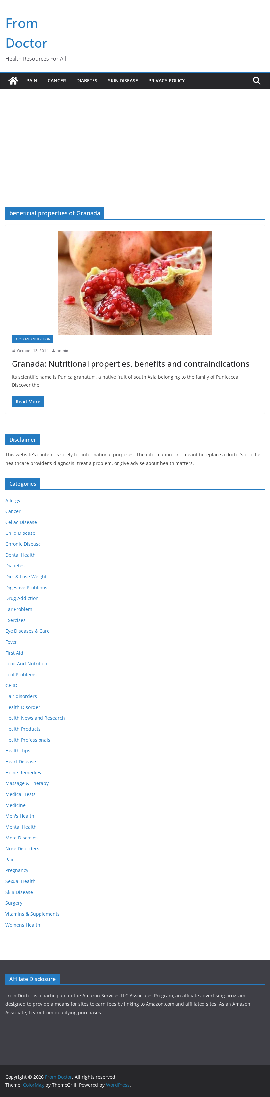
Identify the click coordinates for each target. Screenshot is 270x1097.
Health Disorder (22, 707)
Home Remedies (23, 772)
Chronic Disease (23, 544)
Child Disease (20, 533)
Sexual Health (20, 881)
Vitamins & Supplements (32, 914)
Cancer (57, 80)
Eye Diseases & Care (27, 631)
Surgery (13, 903)
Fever (11, 642)
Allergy (12, 500)
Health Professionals (27, 740)
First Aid (14, 653)
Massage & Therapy (27, 783)
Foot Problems (21, 674)
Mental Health (21, 827)
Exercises (15, 620)
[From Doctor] (13, 81)
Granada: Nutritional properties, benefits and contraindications (131, 363)
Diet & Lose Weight (26, 576)
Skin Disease (123, 80)
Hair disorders (21, 696)
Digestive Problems (26, 587)
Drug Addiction (22, 598)
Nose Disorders (22, 848)
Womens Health (22, 925)
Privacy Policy (166, 80)
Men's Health (19, 816)
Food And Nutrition (32, 339)
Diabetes (86, 80)
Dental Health (20, 555)
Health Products (22, 729)
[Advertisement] (135, 138)
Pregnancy (16, 870)
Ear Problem (18, 609)
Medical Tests (20, 794)
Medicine (15, 805)
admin (62, 350)
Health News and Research (35, 718)
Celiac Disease (21, 522)
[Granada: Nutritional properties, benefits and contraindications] (135, 283)
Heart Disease (20, 761)
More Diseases (21, 838)
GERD (11, 685)
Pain (31, 80)
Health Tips (17, 750)
